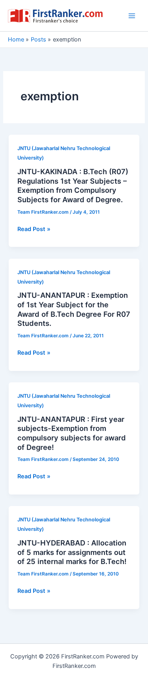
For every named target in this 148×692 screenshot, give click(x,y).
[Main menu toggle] (132, 16)
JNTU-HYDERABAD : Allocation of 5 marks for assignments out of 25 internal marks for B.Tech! (72, 552)
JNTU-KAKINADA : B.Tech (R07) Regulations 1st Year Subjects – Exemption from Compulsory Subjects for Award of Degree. (72, 185)
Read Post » (34, 229)
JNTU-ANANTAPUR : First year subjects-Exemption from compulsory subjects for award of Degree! (71, 433)
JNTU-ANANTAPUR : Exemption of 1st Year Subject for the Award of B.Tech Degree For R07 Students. (73, 309)
